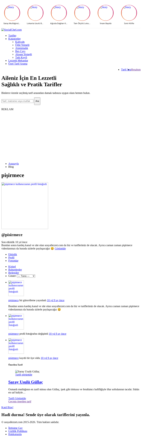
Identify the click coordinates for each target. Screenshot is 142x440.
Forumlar (13, 260)
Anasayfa (13, 163)
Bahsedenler (15, 269)
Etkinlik (12, 254)
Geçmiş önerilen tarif (19, 401)
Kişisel (12, 266)
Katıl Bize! (7, 407)
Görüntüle (60, 248)
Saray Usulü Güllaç (25, 382)
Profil (11, 257)
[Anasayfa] (71, 29)
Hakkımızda (15, 434)
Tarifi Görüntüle (17, 398)
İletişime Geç (15, 427)
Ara (37, 101)
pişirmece (13, 300)
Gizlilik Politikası (17, 431)
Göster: (12, 275)
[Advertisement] (71, 135)
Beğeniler (13, 272)
